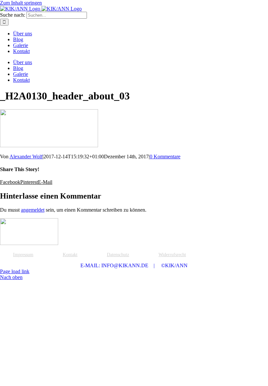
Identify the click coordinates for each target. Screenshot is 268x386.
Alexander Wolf (25, 156)
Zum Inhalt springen (21, 3)
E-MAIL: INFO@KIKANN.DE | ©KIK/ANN (134, 265)
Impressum (23, 254)
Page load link (14, 271)
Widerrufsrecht (172, 254)
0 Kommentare (165, 156)
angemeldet (32, 210)
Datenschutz (118, 254)
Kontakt (70, 254)
